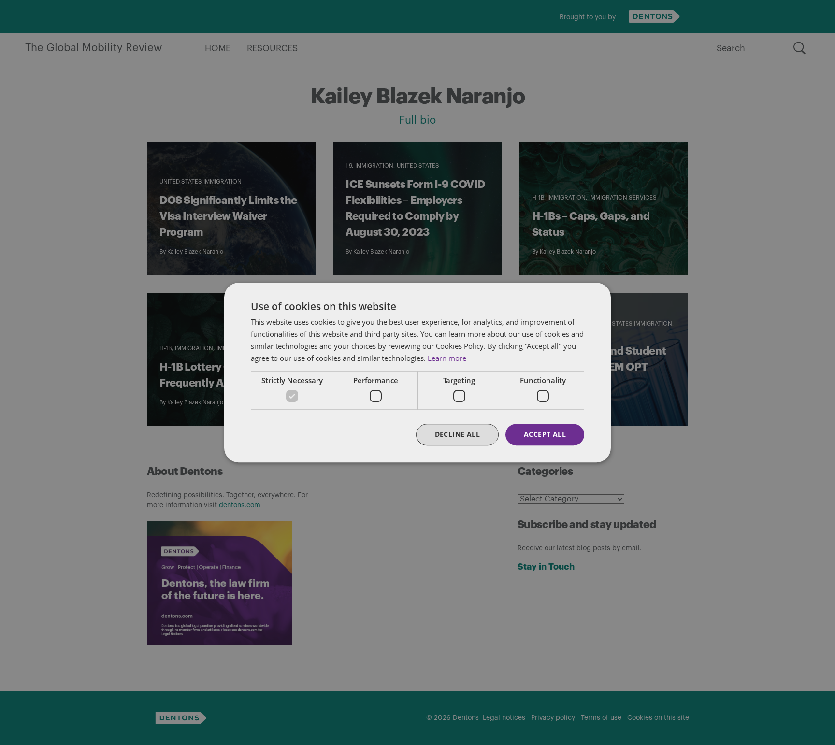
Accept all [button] (545, 434)
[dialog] (417, 372)
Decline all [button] (457, 434)
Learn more (447, 358)
